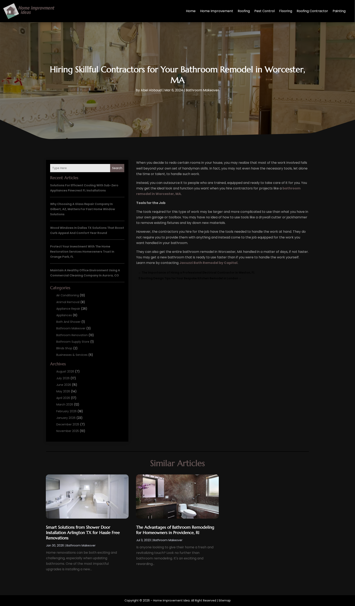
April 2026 (63, 398)
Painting (339, 11)
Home (191, 11)
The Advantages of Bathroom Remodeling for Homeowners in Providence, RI (175, 530)
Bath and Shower (68, 322)
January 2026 (66, 418)
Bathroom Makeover (202, 90)
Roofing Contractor (312, 11)
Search (117, 168)
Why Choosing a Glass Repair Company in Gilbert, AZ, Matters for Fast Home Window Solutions (82, 209)
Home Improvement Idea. (171, 600)
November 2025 (67, 431)
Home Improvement (216, 11)
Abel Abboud (151, 90)
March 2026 (64, 404)
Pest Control (264, 11)
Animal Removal (68, 302)
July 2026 (63, 378)
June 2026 (63, 385)
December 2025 (67, 424)
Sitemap (225, 600)
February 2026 (66, 411)
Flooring (285, 11)
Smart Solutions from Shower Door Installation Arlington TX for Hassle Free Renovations (83, 533)
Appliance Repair (68, 309)
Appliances (64, 315)
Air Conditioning (67, 295)
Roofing (244, 11)
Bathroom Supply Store (72, 342)
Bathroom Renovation (72, 335)
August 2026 (65, 371)
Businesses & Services (72, 355)
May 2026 (63, 391)
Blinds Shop (64, 348)
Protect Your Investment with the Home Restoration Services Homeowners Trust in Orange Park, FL (82, 251)
